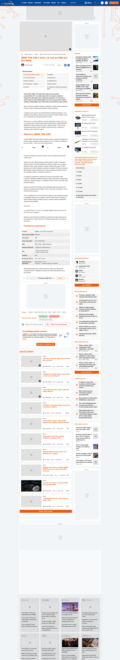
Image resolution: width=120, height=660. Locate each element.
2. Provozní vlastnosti (29, 77)
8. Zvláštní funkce (52, 80)
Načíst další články (45, 511)
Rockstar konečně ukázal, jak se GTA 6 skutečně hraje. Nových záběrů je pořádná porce (84, 437)
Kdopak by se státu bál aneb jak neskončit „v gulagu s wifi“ (53, 437)
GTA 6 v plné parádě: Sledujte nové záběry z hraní (83, 446)
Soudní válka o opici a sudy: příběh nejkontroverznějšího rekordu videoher (56, 421)
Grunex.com (79, 464)
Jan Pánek (47, 413)
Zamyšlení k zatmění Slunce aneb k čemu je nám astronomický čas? (56, 375)
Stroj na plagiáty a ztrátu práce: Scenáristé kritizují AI (29, 625)
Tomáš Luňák (28, 65)
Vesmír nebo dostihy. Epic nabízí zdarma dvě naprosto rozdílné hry (29, 619)
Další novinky (86, 105)
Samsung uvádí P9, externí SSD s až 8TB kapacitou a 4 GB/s (89, 650)
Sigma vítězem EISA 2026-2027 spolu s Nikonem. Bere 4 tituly (90, 657)
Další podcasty (87, 372)
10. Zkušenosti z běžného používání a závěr (57, 87)
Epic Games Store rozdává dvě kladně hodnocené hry (69, 625)
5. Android (26, 87)
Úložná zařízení (28, 54)
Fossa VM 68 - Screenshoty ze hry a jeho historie (29, 649)
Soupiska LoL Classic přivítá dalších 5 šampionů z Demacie (89, 621)
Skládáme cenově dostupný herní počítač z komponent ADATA (56, 406)
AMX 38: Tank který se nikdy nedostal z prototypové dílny (29, 654)
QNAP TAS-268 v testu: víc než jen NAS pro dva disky (53, 54)
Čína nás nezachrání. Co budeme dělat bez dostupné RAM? (55, 484)
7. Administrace (51, 77)
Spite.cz (78, 450)
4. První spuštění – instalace (30, 84)
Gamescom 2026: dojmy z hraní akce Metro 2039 (84, 428)
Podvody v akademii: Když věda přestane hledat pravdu (56, 359)
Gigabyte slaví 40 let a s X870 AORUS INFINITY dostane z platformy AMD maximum (55, 469)
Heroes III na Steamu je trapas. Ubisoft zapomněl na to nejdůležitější (49, 628)
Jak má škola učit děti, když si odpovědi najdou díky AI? (56, 390)
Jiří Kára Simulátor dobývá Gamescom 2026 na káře (84, 454)
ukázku (24, 339)
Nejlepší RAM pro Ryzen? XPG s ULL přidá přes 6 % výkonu (55, 452)
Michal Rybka (48, 366)
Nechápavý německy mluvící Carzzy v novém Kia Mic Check (89, 614)
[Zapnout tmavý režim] (106, 2)
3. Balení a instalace (28, 80)
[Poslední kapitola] (67, 278)
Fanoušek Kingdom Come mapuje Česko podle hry (49, 654)
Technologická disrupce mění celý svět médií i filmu (55, 499)
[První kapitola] (24, 278)
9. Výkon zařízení (51, 84)
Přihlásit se (114, 3)
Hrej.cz (77, 441)
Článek (36, 54)
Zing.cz (78, 431)
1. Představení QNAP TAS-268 (31, 74)
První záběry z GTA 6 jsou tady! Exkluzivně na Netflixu (84, 461)
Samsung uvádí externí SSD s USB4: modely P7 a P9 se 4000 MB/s (70, 650)
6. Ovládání (50, 74)
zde (45, 337)
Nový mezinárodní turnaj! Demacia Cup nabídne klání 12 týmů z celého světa (90, 628)
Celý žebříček (86, 285)
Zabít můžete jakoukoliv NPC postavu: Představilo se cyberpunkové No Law (70, 619)
